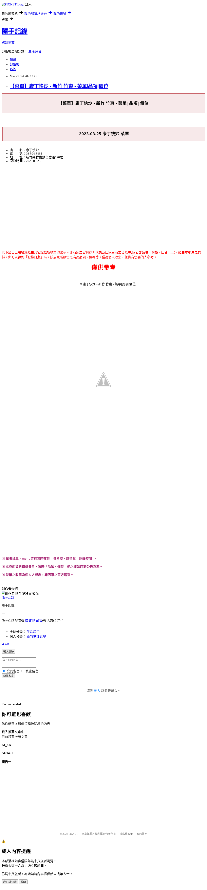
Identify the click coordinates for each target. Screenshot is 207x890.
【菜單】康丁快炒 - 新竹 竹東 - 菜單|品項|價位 (59, 86)
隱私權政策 (126, 833)
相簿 (13, 59)
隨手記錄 (14, 31)
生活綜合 (34, 51)
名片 (13, 69)
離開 (23, 882)
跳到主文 (8, 42)
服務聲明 (142, 833)
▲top (5, 643)
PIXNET (73, 833)
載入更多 (8, 651)
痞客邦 (30, 620)
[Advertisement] (103, 201)
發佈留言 (8, 676)
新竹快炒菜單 (36, 636)
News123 (8, 597)
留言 (39, 620)
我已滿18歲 (10, 882)
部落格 (14, 64)
